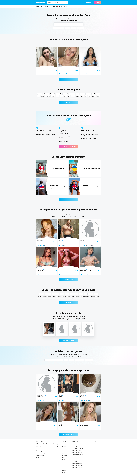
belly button (44, 98)
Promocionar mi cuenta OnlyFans (68, 146)
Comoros (80, 299)
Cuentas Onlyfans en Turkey (77, 469)
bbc (86, 96)
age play (82, 93)
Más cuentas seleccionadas (68, 79)
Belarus (59, 296)
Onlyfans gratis (39, 6)
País (66, 360)
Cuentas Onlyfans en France (77, 456)
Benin (73, 296)
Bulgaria (39, 299)
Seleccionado (88, 360)
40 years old (65, 93)
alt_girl (93, 93)
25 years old (59, 93)
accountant (72, 93)
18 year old (40, 93)
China (70, 299)
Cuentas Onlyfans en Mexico (77, 467)
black (73, 98)
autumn (77, 96)
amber (98, 93)
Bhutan (77, 296)
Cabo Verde (51, 299)
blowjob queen (78, 98)
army (57, 96)
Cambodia (45, 299)
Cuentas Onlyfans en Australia (77, 454)
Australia (39, 296)
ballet (82, 96)
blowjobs (85, 98)
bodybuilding (91, 98)
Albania (71, 294)
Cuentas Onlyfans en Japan (77, 459)
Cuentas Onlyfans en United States (78, 444)
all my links (88, 93)
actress (77, 93)
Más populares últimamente (68, 434)
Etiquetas (66, 6)
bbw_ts (93, 96)
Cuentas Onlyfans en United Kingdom (79, 446)
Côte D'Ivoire (97, 299)
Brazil (98, 296)
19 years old (46, 93)
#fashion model (80, 28)
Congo (85, 299)
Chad (62, 299)
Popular (71, 360)
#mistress (67, 28)
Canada (66, 294)
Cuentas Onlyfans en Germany (78, 458)
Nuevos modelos (49, 360)
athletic (72, 96)
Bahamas (49, 296)
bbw (89, 96)
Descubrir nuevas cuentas (68, 340)
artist (61, 96)
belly (39, 98)
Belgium (64, 296)
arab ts (53, 96)
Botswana (93, 296)
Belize (69, 296)
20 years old (52, 93)
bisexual (68, 98)
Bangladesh (41, 294)
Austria (44, 296)
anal (38, 96)
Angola (85, 294)
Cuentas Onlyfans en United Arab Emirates (78, 472)
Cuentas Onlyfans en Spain (77, 463)
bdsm (98, 96)
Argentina (91, 294)
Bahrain (54, 296)
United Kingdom (56, 294)
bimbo (64, 98)
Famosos (97, 2)
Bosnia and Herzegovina (85, 296)
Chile (66, 299)
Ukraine (62, 294)
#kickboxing (61, 28)
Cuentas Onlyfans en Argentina (78, 452)
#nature (55, 28)
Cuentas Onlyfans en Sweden (77, 465)
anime (42, 96)
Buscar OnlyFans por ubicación (68, 199)
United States (48, 294)
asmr (65, 96)
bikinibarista (58, 98)
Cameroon (57, 299)
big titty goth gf (51, 98)
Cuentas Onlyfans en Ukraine (77, 450)
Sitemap (38, 457)
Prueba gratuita (48, 6)
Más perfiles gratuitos (68, 279)
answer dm (48, 96)
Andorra (80, 294)
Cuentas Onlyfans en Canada (77, 448)
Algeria (76, 294)
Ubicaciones (88, 2)
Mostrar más (68, 102)
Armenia (96, 294)
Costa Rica (91, 299)
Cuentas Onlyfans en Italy (77, 461)
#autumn (73, 28)
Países (60, 6)
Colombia (75, 299)
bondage (97, 98)
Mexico (54, 6)
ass (69, 96)
